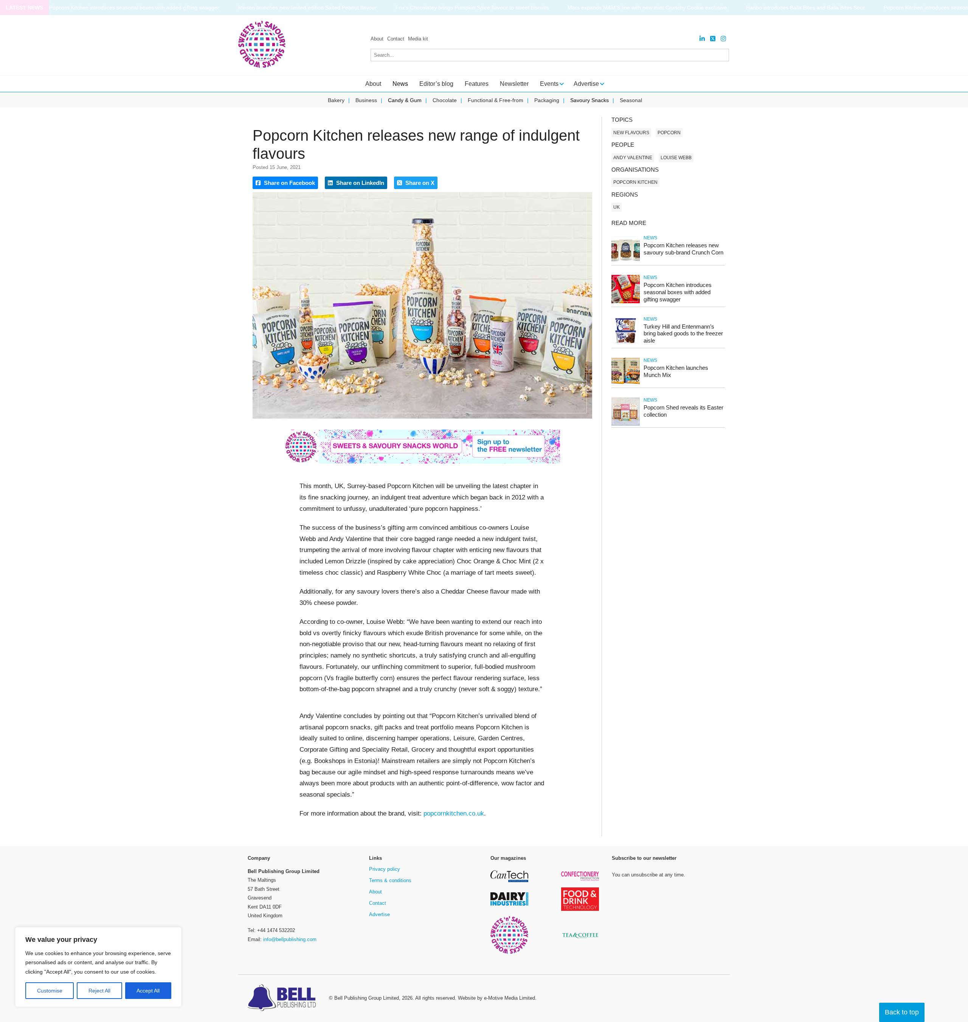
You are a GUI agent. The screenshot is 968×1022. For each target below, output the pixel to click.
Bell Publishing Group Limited (366, 998)
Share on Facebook (288, 183)
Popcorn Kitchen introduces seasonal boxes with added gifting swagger (119, 8)
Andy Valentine (632, 157)
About (377, 39)
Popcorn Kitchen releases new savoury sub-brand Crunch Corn (683, 249)
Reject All (99, 991)
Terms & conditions (390, 880)
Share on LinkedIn (359, 183)
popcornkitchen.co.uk (454, 813)
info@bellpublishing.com (289, 939)
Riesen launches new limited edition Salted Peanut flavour (292, 8)
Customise (49, 991)
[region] (98, 967)
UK (616, 207)
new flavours (631, 132)
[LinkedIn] (702, 39)
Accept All (148, 991)
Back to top (902, 1012)
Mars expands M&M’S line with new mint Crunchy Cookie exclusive (632, 8)
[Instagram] (723, 39)
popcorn (669, 132)
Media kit (418, 39)
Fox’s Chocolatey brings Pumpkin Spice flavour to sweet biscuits (456, 8)
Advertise (379, 914)
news (650, 237)
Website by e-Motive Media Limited (496, 998)
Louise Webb (676, 157)
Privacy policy (384, 869)
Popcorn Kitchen (635, 182)
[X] (712, 39)
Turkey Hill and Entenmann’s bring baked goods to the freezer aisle (683, 333)
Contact (395, 39)
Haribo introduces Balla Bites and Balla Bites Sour (790, 8)
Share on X (419, 183)
